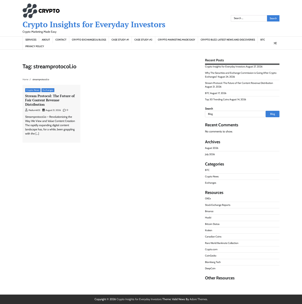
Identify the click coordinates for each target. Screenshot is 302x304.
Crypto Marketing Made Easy (176, 39)
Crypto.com (211, 249)
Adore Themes (198, 299)
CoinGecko (210, 255)
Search (209, 108)
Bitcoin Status (212, 224)
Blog (272, 113)
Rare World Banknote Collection (221, 243)
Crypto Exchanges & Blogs (89, 39)
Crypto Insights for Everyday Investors (94, 24)
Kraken (208, 230)
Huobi (208, 217)
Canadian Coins (213, 236)
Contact (60, 39)
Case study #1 (120, 39)
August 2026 (211, 148)
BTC (262, 39)
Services (30, 39)
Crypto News (32, 90)
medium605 (34, 110)
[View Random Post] (275, 43)
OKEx (208, 198)
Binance (209, 211)
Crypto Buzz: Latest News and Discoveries (228, 39)
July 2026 (210, 154)
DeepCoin (210, 268)
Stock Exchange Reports (217, 205)
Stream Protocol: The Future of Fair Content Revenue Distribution (50, 100)
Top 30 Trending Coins (217, 99)
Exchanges (48, 90)
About (46, 39)
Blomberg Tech (213, 262)
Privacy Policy (34, 46)
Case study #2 (143, 39)
